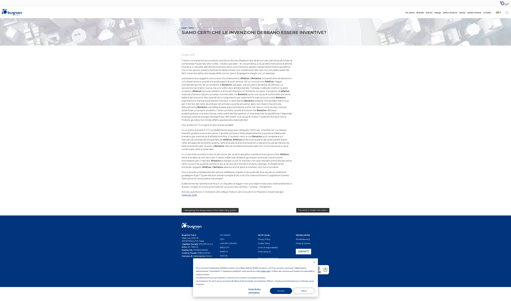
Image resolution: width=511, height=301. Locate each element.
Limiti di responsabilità (268, 247)
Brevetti (420, 12)
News (191, 28)
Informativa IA (264, 252)
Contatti (487, 12)
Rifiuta (304, 291)
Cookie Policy (264, 243)
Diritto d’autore (450, 12)
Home (184, 28)
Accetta (281, 291)
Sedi (222, 239)
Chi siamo (225, 235)
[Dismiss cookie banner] (314, 262)
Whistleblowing (303, 239)
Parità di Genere (303, 243)
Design (437, 12)
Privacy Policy (264, 239)
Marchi (429, 12)
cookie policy (265, 271)
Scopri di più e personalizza (254, 291)
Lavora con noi (228, 243)
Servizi (462, 12)
